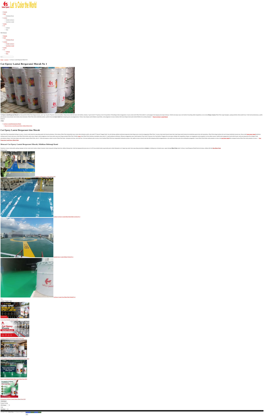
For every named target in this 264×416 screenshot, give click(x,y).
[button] (132, 43)
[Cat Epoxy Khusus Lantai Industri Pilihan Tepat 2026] (15, 336)
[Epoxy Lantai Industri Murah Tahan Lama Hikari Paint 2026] (14, 377)
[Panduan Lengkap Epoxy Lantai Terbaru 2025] (18, 176)
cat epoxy (6, 59)
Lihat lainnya (3, 401)
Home (2, 59)
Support (32, 412)
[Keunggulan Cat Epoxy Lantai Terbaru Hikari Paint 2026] (9, 397)
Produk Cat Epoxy (10, 19)
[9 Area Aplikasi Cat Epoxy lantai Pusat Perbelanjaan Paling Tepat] (14, 356)
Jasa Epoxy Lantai (10, 21)
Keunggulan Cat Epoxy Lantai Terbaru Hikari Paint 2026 (13, 399)
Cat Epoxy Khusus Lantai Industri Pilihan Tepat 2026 (12, 338)
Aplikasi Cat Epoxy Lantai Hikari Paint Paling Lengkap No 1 (67, 216)
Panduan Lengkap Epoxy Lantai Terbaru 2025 (45, 176)
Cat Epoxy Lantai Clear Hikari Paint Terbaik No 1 (64, 297)
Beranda (5, 12)
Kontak (5, 23)
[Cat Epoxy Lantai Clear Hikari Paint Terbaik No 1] (27, 297)
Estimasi (8, 27)
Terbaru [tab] (2, 301)
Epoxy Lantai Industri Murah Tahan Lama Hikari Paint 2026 (14, 379)
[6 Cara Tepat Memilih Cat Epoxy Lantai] (15, 317)
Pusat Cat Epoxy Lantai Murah (160, 116)
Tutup (2, 120)
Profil (4, 14)
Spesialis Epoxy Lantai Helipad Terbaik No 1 (63, 256)
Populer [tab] (6, 301)
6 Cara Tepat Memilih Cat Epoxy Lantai (9, 319)
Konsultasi (28, 412)
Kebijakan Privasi (10, 15)
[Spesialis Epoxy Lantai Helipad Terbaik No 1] (27, 256)
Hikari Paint (11, 412)
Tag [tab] (10, 301)
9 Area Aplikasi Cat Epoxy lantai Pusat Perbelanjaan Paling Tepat (15, 358)
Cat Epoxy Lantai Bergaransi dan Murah (12, 123)
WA (27, 414)
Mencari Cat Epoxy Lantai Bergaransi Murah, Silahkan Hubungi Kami (18, 125)
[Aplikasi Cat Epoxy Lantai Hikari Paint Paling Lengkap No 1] (27, 216)
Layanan (5, 17)
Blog (7, 29)
